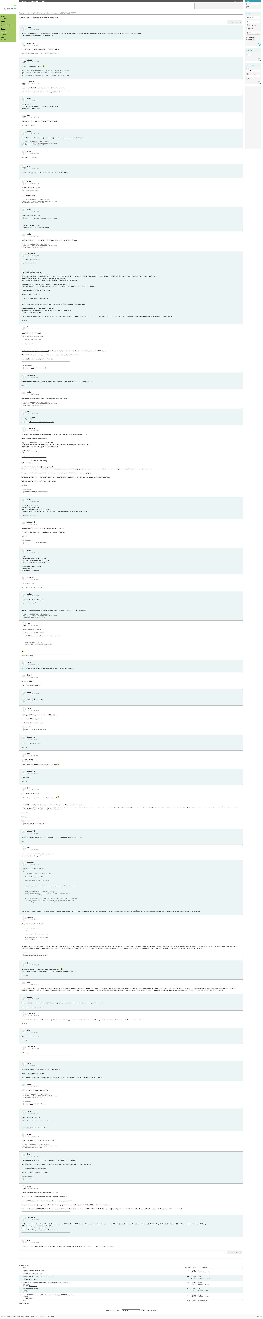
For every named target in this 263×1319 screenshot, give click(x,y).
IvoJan (29, 132)
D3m (28, 115)
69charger (30, 43)
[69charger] (24, 44)
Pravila (3, 1316)
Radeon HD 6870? (29, 1276)
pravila (5, 39)
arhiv (4, 18)
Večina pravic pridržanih (13, 1316)
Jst (199, 1270)
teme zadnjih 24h (8, 26)
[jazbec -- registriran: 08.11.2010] (24, 99)
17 (46, 1276)
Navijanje (31, 1298)
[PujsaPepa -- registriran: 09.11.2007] (24, 863)
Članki (3, 29)
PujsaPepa (30, 862)
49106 (29, 166)
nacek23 (25, 1290)
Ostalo (3, 37)
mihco (199, 1289)
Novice (3, 16)
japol (28, 982)
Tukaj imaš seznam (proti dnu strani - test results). (35, 351)
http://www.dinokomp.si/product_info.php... (38, 560)
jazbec (29, 98)
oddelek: (119, 1310)
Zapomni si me (252, 25)
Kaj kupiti (31, 1292)
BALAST (25, 1278)
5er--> (29, 151)
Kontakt (41, 1316)
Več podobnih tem (24, 1303)
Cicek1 (29, 27)
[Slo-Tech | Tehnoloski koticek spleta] (10, 8)
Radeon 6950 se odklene (31, 1270)
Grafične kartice (37, 1273)
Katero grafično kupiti (30, 1289)
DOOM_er (30, 577)
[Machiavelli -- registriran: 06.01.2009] (24, 255)
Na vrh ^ (259, 1316)
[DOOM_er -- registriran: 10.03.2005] (24, 578)
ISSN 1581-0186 (49, 1316)
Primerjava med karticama (103, 1205)
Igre (33, 35)
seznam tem (249, 55)
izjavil (38, 187)
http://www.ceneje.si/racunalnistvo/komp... (33, 723)
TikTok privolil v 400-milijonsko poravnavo (36, 1)
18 (48, 1276)
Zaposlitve (4, 32)
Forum (3, 22)
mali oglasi (6, 24)
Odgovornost (25, 1316)
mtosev (29, 60)
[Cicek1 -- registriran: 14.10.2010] (24, 28)
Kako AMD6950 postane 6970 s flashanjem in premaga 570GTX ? (45, 1295)
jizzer (29, 1240)
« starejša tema (110, 1310)
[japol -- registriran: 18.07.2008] (24, 983)
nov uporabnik (250, 38)
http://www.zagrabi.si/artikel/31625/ (31, 685)
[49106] (24, 167)
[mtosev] (24, 61)
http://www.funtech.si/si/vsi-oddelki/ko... (32, 1007)
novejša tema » (151, 1310)
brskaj (5, 34)
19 (50, 1276)
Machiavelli (31, 254)
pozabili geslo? (250, 39)
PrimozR (25, 1272)
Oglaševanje (33, 1316)
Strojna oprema (33, 1279)
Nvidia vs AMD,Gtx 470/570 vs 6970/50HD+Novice (40, 1282)
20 (52, 1276)
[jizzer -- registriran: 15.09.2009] (24, 1241)
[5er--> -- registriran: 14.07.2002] (24, 152)
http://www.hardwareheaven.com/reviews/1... (41, 422)
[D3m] (24, 116)
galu (28, 788)
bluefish (37, 35)
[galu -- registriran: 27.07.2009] (24, 789)
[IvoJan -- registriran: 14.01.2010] (24, 133)
